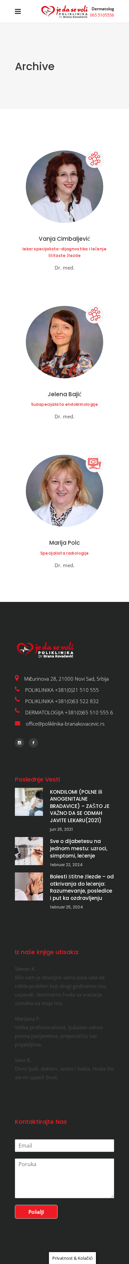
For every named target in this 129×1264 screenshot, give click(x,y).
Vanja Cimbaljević (64, 239)
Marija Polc (64, 543)
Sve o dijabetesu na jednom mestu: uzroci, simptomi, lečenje (78, 848)
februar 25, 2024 (66, 907)
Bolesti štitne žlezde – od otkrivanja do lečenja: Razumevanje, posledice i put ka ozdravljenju (82, 887)
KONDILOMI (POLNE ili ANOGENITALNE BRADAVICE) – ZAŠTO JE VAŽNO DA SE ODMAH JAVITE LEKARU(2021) (79, 806)
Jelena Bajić (65, 394)
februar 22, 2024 (66, 864)
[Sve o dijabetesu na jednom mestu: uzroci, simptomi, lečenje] (29, 851)
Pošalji (36, 1211)
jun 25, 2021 (61, 829)
